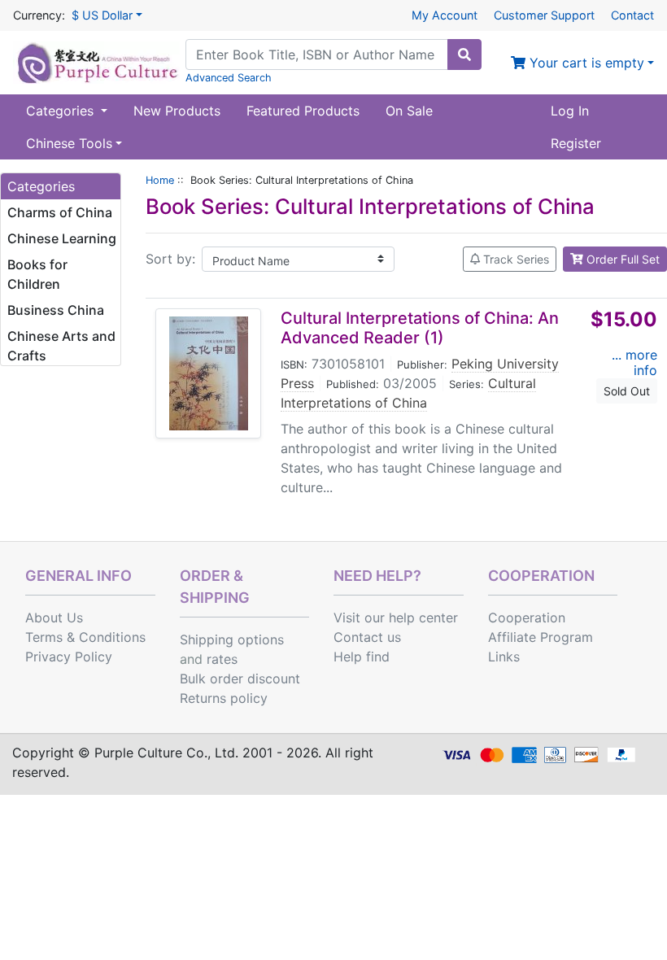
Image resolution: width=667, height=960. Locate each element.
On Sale (409, 111)
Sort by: (170, 259)
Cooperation (526, 617)
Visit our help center (396, 617)
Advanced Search (228, 78)
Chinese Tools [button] (69, 143)
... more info (634, 362)
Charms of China (59, 212)
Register (576, 143)
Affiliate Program (540, 637)
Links (504, 656)
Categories (62, 111)
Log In (570, 111)
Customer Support (544, 15)
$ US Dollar (102, 15)
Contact (632, 15)
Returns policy (224, 698)
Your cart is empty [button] (584, 63)
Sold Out (627, 391)
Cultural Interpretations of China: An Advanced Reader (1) (420, 327)
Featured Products (303, 111)
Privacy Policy (68, 656)
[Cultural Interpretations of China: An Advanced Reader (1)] (208, 373)
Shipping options (232, 639)
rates (222, 659)
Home (160, 180)
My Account (444, 15)
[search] (464, 54)
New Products (176, 111)
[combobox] (316, 54)
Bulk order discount (240, 678)
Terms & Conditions (85, 637)
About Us (54, 617)
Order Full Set (621, 259)
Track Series (514, 259)
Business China (55, 310)
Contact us (367, 637)
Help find (362, 656)
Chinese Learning (61, 238)
